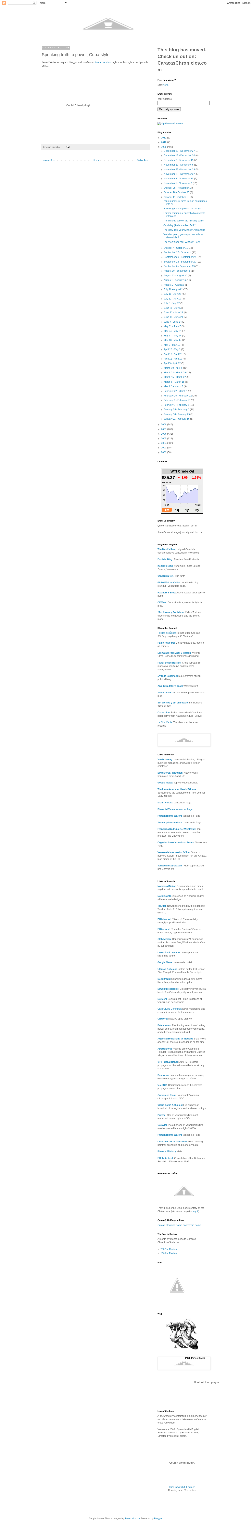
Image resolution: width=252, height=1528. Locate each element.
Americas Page (175, 809)
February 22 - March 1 (176, 391)
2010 (164, 142)
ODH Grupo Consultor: (170, 1008)
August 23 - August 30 (176, 275)
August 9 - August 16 (175, 280)
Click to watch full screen (182, 1487)
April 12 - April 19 (173, 358)
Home (96, 160)
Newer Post (49, 160)
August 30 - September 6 (177, 270)
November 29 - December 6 (179, 164)
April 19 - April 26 (173, 354)
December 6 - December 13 (179, 160)
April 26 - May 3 (172, 349)
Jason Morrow (132, 1518)
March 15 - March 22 (175, 377)
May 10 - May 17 (173, 340)
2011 (164, 137)
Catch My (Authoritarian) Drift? (179, 225)
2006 (164, 433)
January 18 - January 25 (177, 414)
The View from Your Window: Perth (181, 242)
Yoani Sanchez (103, 62)
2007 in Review (168, 1249)
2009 (164, 147)
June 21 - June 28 (174, 312)
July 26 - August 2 (173, 289)
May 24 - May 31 (173, 331)
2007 (164, 429)
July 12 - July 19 (173, 298)
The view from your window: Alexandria (184, 230)
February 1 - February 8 (177, 405)
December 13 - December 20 (179, 155)
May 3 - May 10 (172, 345)
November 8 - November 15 (179, 178)
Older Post (142, 160)
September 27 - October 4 (178, 252)
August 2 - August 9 (174, 284)
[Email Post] (67, 147)
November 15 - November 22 (179, 174)
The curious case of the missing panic (183, 220)
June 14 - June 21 (174, 317)
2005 (164, 438)
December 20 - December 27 (179, 151)
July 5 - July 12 (172, 303)
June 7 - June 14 (173, 321)
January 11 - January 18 (177, 418)
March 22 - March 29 (175, 372)
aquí (195, 1211)
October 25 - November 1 (177, 187)
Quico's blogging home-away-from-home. (180, 1225)
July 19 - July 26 (173, 294)
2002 (164, 452)
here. (166, 85)
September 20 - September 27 (180, 257)
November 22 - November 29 (179, 169)
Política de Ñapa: (167, 633)
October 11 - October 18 (177, 197)
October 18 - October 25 (177, 192)
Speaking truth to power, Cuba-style (182, 208)
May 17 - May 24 (173, 335)
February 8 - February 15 (177, 400)
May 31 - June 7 (173, 326)
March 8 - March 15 (174, 381)
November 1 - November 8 (178, 183)
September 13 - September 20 (180, 261)
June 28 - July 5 (172, 308)
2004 (164, 443)
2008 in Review (168, 1253)
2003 (164, 447)
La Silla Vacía (165, 722)
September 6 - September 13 (179, 266)
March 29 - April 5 (173, 368)
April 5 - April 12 (172, 363)
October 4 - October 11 (176, 248)
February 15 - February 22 (178, 395)
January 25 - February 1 (177, 409)
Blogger (158, 1518)
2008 (164, 424)
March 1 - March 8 (174, 386)
